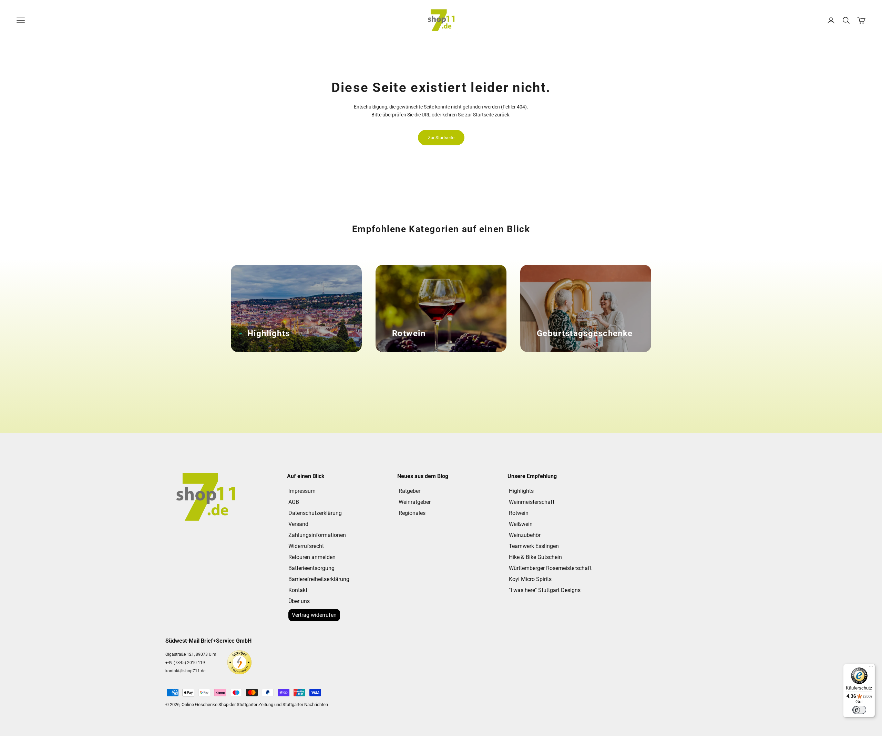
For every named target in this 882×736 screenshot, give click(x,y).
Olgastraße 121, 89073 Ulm (190, 654)
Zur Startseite (441, 137)
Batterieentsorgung (311, 568)
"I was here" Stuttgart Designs (545, 590)
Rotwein (519, 513)
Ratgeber (409, 491)
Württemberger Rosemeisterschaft (550, 568)
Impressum (302, 491)
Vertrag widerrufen (314, 615)
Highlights (521, 491)
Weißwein (521, 524)
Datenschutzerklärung (315, 513)
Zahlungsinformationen (317, 535)
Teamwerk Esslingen (534, 546)
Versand (298, 524)
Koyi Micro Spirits (530, 579)
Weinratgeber (415, 502)
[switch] (859, 710)
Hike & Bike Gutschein (535, 557)
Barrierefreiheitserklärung (318, 579)
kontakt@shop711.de (185, 670)
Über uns (299, 601)
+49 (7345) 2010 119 (185, 662)
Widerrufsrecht (306, 546)
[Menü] (871, 668)
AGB (293, 502)
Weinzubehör (525, 535)
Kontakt (297, 590)
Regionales (412, 513)
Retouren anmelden (312, 557)
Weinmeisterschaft (531, 502)
